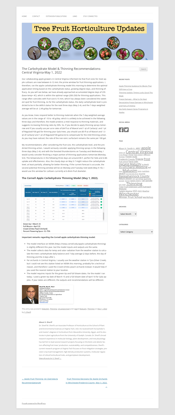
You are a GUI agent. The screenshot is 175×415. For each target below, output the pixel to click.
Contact (36, 16)
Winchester (129, 193)
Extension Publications (56, 16)
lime (120, 171)
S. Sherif (27, 312)
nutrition (145, 171)
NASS (140, 171)
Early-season (138, 155)
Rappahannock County (134, 176)
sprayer (121, 181)
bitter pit (122, 153)
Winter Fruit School (130, 197)
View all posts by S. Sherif (50, 358)
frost (147, 159)
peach (122, 173)
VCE (135, 190)
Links (75, 16)
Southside (147, 179)
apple (146, 147)
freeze (139, 159)
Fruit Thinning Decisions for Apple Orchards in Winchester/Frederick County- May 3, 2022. (86, 383)
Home (24, 16)
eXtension (146, 155)
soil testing (139, 179)
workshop (148, 197)
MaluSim (45, 309)
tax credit (122, 185)
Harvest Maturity (130, 164)
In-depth (145, 164)
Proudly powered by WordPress (34, 403)
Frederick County (127, 159)
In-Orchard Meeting (133, 167)
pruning (142, 173)
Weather (145, 191)
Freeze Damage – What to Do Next (133, 99)
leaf (149, 167)
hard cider (133, 161)
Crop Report (123, 155)
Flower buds (131, 156)
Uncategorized (64, 309)
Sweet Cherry (135, 180)
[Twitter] (126, 131)
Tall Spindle (147, 180)
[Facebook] (121, 131)
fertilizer (122, 157)
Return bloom (125, 178)
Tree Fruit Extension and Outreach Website (135, 187)
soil (133, 179)
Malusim (83, 309)
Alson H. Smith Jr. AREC (130, 148)
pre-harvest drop (132, 174)
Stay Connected (90, 16)
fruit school (123, 161)
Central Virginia (139, 151)
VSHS (139, 191)
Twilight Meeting (125, 191)
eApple (130, 155)
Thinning (53, 309)
